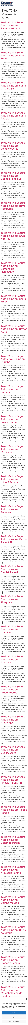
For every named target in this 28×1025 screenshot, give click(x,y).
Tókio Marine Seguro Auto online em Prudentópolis (13, 689)
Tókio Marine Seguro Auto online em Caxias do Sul (14, 328)
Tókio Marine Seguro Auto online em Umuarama (13, 629)
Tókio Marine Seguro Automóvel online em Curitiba (13, 359)
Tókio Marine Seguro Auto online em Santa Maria (13, 298)
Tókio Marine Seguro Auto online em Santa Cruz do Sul (13, 85)
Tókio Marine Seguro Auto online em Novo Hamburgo (13, 205)
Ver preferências (14, 1021)
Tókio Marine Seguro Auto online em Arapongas (13, 719)
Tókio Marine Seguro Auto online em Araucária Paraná (13, 869)
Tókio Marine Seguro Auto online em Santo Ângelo (13, 115)
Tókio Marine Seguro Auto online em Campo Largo (13, 749)
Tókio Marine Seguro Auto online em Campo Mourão (13, 899)
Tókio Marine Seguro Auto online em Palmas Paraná (13, 419)
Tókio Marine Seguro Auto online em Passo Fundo (13, 55)
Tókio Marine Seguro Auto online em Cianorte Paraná (13, 960)
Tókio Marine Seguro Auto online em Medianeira (13, 449)
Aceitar (14, 1012)
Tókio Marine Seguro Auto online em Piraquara (13, 599)
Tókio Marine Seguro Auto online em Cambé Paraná (13, 569)
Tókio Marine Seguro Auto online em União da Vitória (13, 929)
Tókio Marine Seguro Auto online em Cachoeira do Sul (13, 175)
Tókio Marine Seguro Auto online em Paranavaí (13, 509)
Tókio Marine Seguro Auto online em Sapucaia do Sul (13, 25)
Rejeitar (14, 1017)
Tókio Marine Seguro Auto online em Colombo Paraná (13, 839)
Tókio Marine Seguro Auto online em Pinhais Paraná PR (13, 779)
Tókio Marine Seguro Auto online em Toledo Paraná (14, 809)
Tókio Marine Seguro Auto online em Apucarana (13, 659)
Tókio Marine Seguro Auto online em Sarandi (13, 389)
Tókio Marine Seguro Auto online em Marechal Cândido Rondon (13, 991)
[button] (25, 999)
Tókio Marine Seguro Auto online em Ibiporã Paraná (13, 479)
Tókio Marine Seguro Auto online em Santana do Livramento (13, 267)
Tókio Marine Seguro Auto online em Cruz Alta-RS (13, 235)
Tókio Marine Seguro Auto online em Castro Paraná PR (14, 539)
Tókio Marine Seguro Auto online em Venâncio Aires (13, 145)
